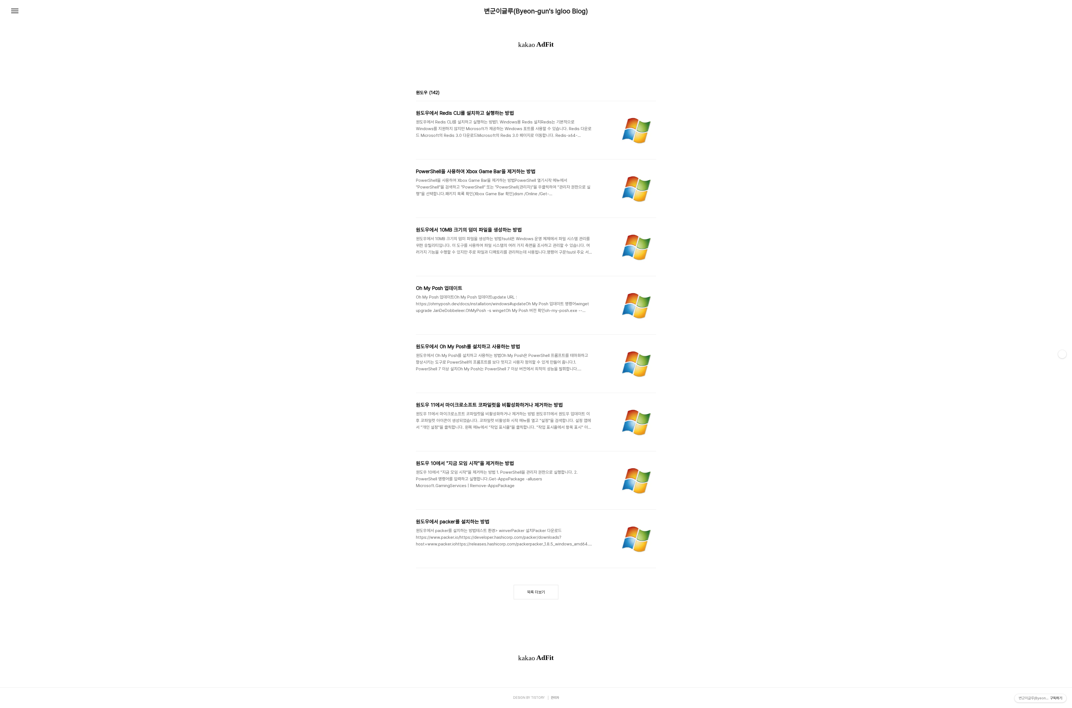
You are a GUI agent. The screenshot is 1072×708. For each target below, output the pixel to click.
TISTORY (538, 698)
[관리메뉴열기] (1062, 354)
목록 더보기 (536, 592)
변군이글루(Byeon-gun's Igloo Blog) (536, 11)
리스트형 (652, 93)
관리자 (555, 698)
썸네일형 (645, 93)
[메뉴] (14, 11)
